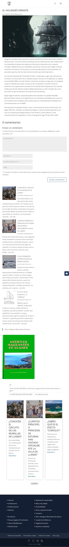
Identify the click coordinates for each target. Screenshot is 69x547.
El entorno (11, 517)
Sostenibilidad (40, 507)
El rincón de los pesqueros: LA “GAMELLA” (22, 294)
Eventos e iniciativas (42, 527)
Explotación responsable (44, 500)
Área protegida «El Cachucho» (18, 520)
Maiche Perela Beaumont (13, 14)
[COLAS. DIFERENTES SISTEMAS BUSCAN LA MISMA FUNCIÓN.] (9, 262)
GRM (39, 544)
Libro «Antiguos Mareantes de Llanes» (17, 329)
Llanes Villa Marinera (15, 523)
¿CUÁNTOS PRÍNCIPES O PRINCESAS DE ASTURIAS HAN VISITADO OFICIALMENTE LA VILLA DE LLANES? (25, 226)
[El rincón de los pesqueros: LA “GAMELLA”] (9, 298)
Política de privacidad (14, 535)
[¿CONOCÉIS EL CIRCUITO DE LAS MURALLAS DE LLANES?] (9, 193)
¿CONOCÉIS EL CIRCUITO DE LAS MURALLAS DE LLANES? (25, 190)
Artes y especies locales (44, 510)
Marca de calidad (41, 504)
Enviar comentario (57, 179)
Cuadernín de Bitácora (43, 520)
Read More (12, 456)
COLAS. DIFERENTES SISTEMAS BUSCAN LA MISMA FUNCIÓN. (24, 259)
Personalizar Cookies (29, 535)
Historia (11, 500)
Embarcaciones (13, 507)
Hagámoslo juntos (42, 523)
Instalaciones (12, 504)
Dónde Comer (13, 527)
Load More (34, 483)
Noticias (11, 510)
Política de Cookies (44, 535)
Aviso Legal (55, 535)
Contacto (39, 513)
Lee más (13, 217)
